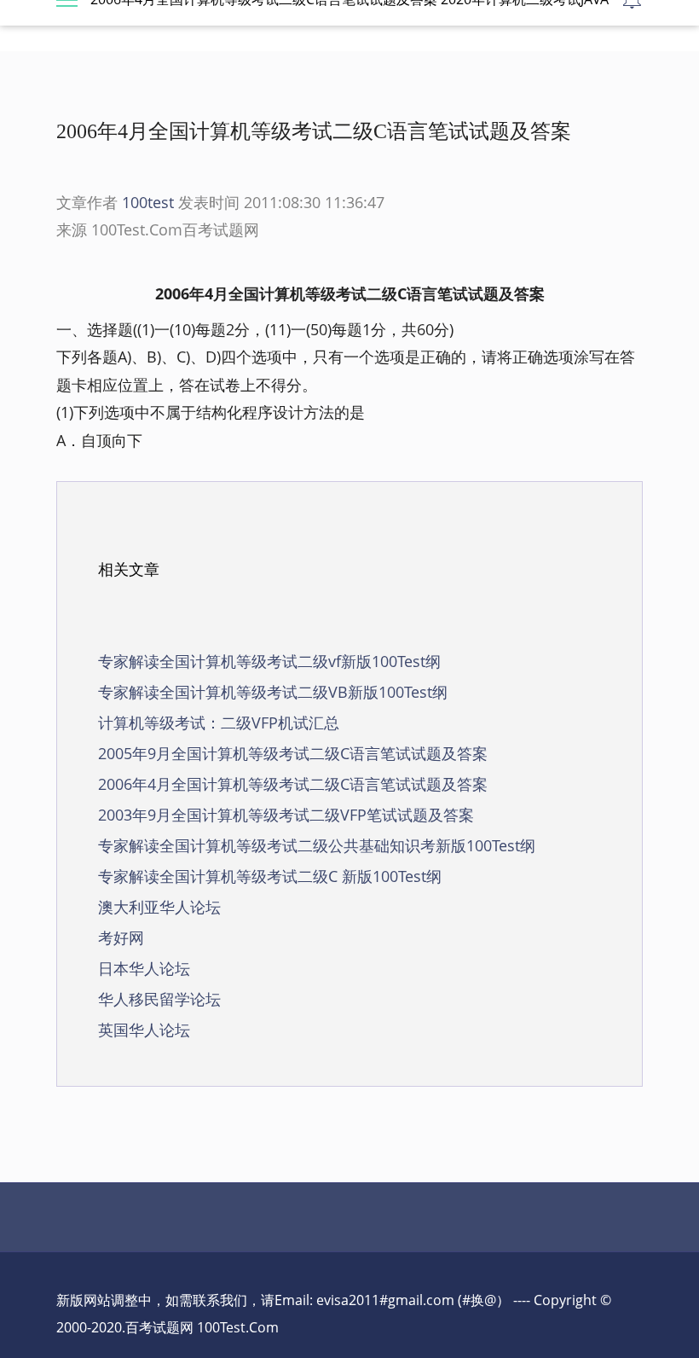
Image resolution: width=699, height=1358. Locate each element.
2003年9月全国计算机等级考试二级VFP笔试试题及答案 (286, 814)
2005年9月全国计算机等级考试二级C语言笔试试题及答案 (293, 753)
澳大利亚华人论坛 (159, 907)
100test (148, 202)
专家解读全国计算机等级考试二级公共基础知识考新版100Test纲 (316, 845)
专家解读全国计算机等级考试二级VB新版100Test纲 (273, 692)
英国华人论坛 (144, 1029)
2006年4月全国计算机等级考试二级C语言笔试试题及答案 (293, 784)
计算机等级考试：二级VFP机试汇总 (218, 722)
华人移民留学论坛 (159, 999)
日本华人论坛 (144, 968)
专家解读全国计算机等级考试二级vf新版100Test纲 (269, 661)
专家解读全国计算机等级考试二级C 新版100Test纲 (270, 876)
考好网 (121, 937)
